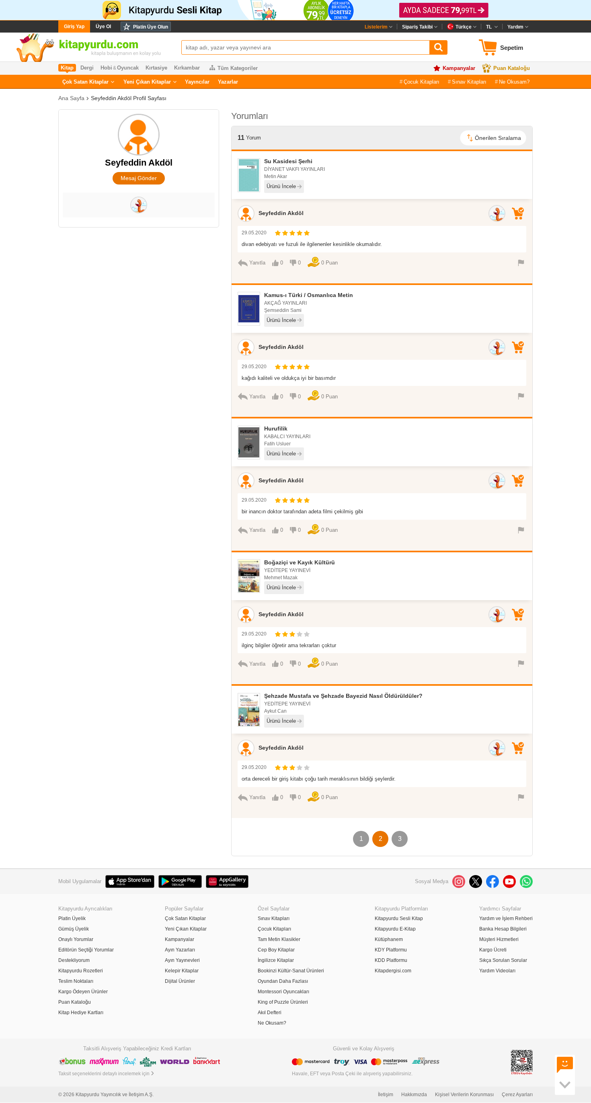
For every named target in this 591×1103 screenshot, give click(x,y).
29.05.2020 (254, 233)
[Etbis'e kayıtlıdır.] (522, 1062)
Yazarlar (228, 82)
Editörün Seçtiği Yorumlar (86, 950)
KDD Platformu (391, 960)
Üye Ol (103, 26)
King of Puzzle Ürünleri (283, 1002)
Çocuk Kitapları (421, 82)
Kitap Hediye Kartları (80, 1012)
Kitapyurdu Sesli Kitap (399, 918)
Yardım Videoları (497, 971)
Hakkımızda (414, 1094)
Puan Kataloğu (511, 68)
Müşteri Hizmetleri (499, 939)
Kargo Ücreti (493, 950)
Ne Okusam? (514, 82)
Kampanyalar (459, 68)
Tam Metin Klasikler (279, 939)
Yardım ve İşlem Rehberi (506, 918)
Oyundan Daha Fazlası (283, 981)
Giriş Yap (74, 26)
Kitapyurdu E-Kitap (395, 929)
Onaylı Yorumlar (75, 939)
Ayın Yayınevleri (182, 960)
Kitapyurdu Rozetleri (80, 971)
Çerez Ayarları (517, 1094)
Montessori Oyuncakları (283, 991)
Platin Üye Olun (150, 27)
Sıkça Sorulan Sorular (503, 960)
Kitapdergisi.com (393, 971)
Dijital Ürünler (180, 981)
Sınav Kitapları (469, 82)
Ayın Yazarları (180, 950)
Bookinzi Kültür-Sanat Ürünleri (291, 971)
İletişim (385, 1094)
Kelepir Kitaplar (182, 971)
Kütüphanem (389, 939)
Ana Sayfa (71, 98)
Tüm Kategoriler (238, 68)
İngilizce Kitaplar (276, 960)
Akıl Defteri (269, 1012)
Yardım (515, 27)
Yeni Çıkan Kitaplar (147, 82)
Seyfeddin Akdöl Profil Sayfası (128, 98)
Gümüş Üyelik (73, 929)
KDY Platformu (391, 950)
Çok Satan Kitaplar (85, 82)
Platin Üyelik (72, 918)
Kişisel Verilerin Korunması (464, 1094)
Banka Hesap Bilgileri (503, 929)
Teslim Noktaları (75, 981)
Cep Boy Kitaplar (276, 950)
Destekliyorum (74, 960)
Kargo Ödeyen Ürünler (83, 991)
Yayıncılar (197, 82)
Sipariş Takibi (417, 27)
